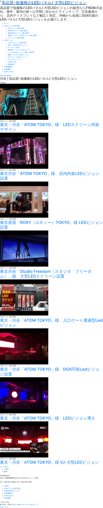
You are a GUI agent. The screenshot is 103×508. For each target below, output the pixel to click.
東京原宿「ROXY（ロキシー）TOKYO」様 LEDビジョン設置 (51, 225)
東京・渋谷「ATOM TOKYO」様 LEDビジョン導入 (47, 418)
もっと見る (4, 467)
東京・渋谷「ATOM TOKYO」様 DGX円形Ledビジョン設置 (49, 371)
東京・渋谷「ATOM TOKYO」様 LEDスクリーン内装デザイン (49, 127)
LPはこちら (4, 507)
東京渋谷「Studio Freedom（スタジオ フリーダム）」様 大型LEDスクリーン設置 (46, 274)
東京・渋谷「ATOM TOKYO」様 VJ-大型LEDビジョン (49, 462)
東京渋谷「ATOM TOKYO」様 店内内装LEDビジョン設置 (49, 176)
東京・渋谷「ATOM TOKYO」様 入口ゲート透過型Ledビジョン (51, 323)
